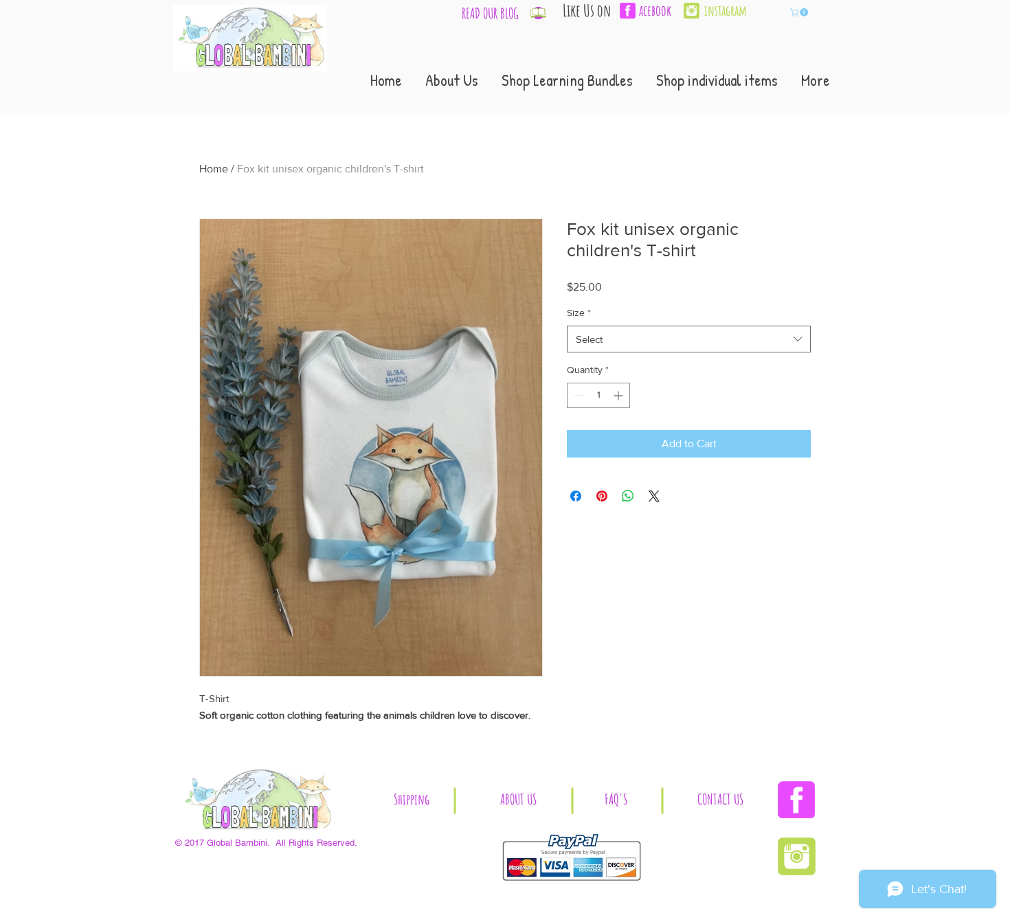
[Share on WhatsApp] (628, 496)
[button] (800, 12)
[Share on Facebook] (576, 496)
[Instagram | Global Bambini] (691, 11)
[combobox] (689, 339)
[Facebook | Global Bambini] (796, 799)
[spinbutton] (598, 395)
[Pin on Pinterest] (602, 496)
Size (579, 312)
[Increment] (619, 395)
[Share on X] (654, 496)
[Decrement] (577, 395)
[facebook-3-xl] (628, 11)
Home (213, 169)
